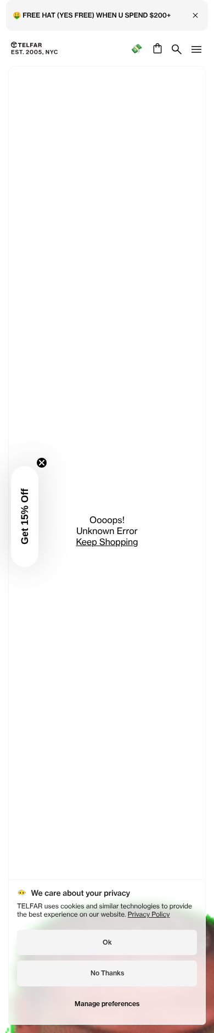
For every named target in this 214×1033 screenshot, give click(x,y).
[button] (24, 516)
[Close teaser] (41, 462)
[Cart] (156, 48)
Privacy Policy (149, 914)
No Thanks (107, 973)
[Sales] (136, 48)
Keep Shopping (107, 541)
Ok (107, 942)
